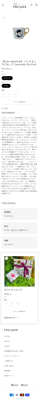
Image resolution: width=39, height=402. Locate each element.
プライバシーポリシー (12, 356)
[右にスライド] (24, 57)
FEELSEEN (21, 398)
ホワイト (7, 78)
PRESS (7, 346)
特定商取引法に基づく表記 (13, 351)
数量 (3, 90)
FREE (6, 86)
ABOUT (7, 341)
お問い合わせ (9, 366)
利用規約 (7, 371)
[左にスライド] (14, 57)
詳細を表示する (10, 318)
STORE (7, 336)
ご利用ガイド (9, 361)
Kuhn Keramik (8, 112)
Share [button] (6, 108)
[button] (2, 5)
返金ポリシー (9, 376)
